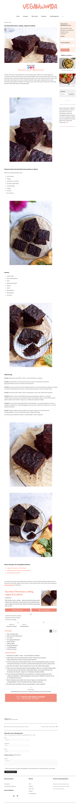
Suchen (62, 91)
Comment (6, 758)
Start (18, 16)
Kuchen (16, 719)
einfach (13, 719)
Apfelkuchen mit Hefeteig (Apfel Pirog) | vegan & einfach (17, 726)
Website (5, 749)
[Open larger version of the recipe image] (49, 598)
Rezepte (25, 16)
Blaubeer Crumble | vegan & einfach (49, 726)
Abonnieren (65, 50)
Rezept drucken (38, 70)
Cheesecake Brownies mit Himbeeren (19, 570)
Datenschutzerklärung (9, 786)
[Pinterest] (31, 67)
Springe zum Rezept (25, 70)
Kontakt (44, 16)
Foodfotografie (54, 16)
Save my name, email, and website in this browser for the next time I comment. (30, 768)
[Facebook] (28, 67)
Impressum (7, 784)
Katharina (9, 718)
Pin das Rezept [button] (45, 610)
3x (55, 631)
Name (5, 737)
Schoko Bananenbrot (13, 573)
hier (67, 122)
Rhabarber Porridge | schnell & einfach (61, 784)
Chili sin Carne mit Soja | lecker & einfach (61, 786)
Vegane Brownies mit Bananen (16, 568)
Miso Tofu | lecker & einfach (58, 788)
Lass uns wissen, (27, 699)
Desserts (10, 719)
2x (53, 631)
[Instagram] (33, 67)
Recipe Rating (8, 755)
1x (50, 631)
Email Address (6, 743)
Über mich (35, 16)
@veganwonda (9, 585)
